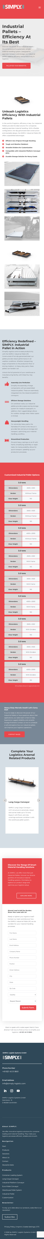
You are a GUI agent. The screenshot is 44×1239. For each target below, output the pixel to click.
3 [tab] (23, 839)
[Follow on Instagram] (12, 1091)
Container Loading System (12, 1175)
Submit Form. (28, 1008)
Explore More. (26, 895)
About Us (5, 1157)
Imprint (19, 1227)
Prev (5, 800)
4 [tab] (26, 839)
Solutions (5, 1154)
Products (5, 1150)
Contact (5, 1161)
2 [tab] (20, 839)
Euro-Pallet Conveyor (10, 1186)
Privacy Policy (9, 1227)
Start (4, 1146)
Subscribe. (10, 1217)
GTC (37, 1227)
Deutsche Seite (8, 1165)
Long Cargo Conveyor (10, 1179)
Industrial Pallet (8, 1194)
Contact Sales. (14, 734)
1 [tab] (17, 839)
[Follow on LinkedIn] (5, 1091)
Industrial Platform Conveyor (13, 1183)
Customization (7, 1198)
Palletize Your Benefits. (16, 65)
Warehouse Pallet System (12, 1190)
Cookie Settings (29, 1227)
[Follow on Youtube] (18, 1091)
